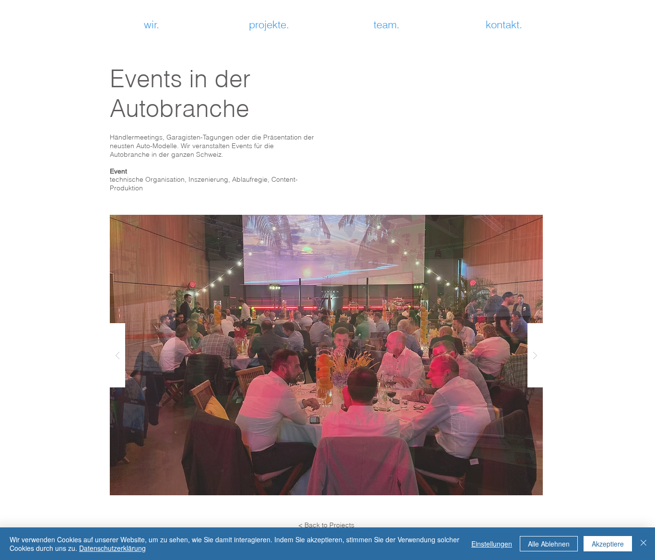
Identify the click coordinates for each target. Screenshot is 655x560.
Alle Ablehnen (549, 543)
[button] (326, 355)
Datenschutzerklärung (112, 548)
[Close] (643, 543)
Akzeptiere (608, 543)
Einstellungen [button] (491, 543)
